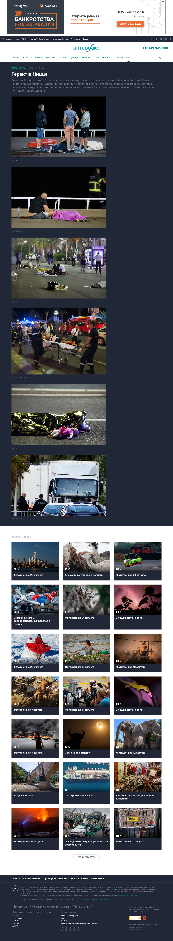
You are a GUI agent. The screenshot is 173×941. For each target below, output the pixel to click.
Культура (74, 57)
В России (27, 57)
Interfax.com (44, 39)
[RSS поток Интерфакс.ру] (74, 929)
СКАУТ (15, 921)
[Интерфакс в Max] (78, 929)
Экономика (51, 57)
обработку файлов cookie (127, 896)
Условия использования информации (143, 925)
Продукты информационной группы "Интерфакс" (52, 906)
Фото (128, 57)
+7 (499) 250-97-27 (104, 900)
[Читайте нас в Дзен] (62, 929)
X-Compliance (17, 918)
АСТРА (15, 926)
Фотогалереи (18, 68)
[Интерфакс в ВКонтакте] (70, 929)
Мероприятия (97, 878)
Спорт (63, 57)
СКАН (63, 918)
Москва (86, 57)
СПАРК (15, 916)
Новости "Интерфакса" (69, 916)
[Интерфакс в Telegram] (66, 929)
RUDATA (64, 921)
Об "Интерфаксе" (29, 39)
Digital (96, 57)
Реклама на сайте (79, 878)
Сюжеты (118, 57)
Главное (15, 57)
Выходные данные (136, 927)
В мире (39, 57)
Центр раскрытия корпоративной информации (79, 923)
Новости (106, 57)
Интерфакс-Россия (60, 39)
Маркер (15, 923)
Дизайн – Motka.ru (136, 930)
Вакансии (63, 878)
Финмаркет (76, 39)
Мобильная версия (10, 39)
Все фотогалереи (86, 857)
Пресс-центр (50, 878)
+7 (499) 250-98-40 (85, 900)
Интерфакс (86, 48)
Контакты (16, 878)
